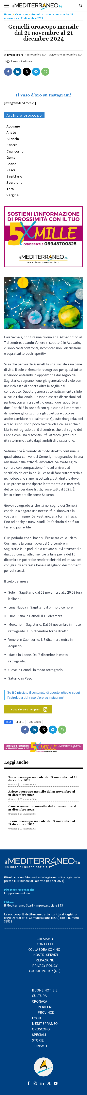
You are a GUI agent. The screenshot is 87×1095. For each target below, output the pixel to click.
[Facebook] (8, 72)
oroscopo (35, 722)
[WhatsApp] (45, 72)
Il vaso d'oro (15, 54)
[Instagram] (35, 1084)
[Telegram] (36, 72)
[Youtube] (55, 1084)
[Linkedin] (17, 72)
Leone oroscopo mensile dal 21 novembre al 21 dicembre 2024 (41, 822)
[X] (27, 72)
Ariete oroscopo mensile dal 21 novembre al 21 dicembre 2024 (41, 793)
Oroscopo (21, 14)
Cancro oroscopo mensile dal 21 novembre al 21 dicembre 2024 (42, 808)
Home (8, 14)
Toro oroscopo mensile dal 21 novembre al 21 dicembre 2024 (42, 778)
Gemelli (20, 722)
